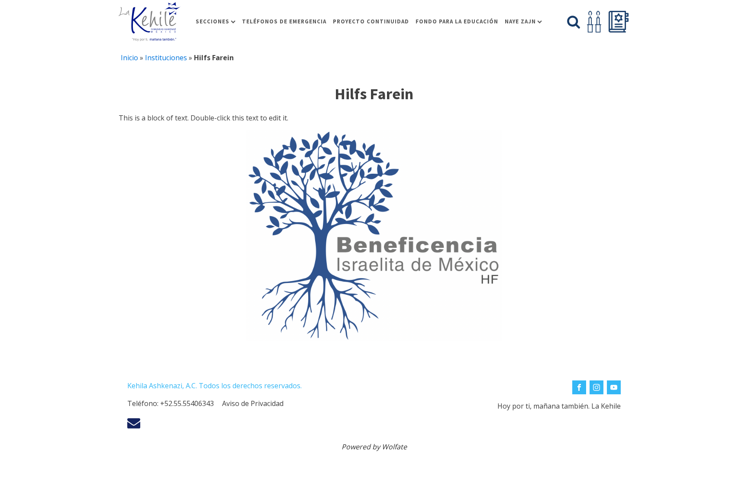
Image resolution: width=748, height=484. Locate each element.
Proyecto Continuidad (371, 21)
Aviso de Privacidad (253, 403)
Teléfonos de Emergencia (284, 21)
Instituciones (166, 57)
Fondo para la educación (457, 21)
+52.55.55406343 (187, 403)
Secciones (212, 21)
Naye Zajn (520, 21)
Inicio (129, 57)
